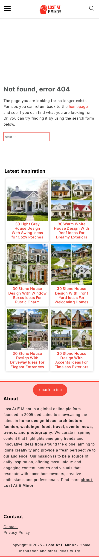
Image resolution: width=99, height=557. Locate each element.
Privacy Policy (16, 533)
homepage (78, 106)
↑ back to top (50, 390)
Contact (10, 527)
